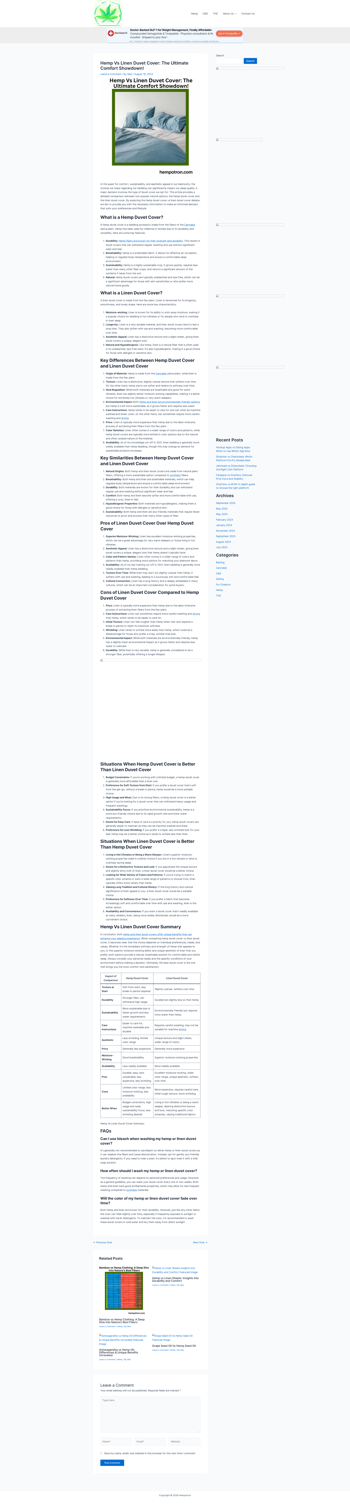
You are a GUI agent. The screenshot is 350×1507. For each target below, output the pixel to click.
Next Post (200, 1242)
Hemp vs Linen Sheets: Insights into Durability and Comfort (175, 1279)
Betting (220, 562)
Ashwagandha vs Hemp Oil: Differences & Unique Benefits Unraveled (118, 1352)
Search (220, 55)
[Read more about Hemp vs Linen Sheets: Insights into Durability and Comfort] (177, 1270)
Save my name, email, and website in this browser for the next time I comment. (150, 1453)
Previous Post (102, 1242)
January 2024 (224, 525)
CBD (205, 13)
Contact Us (248, 13)
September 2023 (225, 536)
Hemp (194, 13)
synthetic (175, 475)
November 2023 (225, 530)
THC (215, 13)
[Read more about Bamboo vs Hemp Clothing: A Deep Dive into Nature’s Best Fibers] (124, 1290)
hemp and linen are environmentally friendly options (169, 401)
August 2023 (223, 541)
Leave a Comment (110, 74)
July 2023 (221, 547)
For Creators (223, 584)
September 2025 (225, 503)
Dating (220, 578)
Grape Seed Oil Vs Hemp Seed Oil (174, 1345)
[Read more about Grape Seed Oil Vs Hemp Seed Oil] (177, 1337)
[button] (235, 13)
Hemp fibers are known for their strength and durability (151, 240)
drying (125, 418)
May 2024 (222, 514)
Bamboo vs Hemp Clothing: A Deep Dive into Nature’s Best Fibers (122, 1321)
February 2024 (224, 519)
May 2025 (222, 508)
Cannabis (189, 224)
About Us (228, 13)
